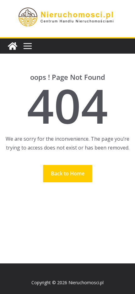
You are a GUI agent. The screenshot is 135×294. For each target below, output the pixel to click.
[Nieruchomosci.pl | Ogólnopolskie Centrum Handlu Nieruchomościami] (12, 46)
